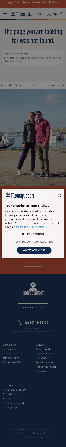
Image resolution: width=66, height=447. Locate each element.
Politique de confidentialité (31, 226)
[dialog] (33, 223)
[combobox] (59, 195)
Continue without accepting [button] (34, 241)
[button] (33, 234)
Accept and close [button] (34, 250)
